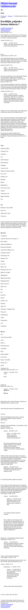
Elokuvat (10, 16)
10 (6, 31)
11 (8, 31)
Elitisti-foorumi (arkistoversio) (9, 4)
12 (9, 31)
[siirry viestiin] (7, 43)
